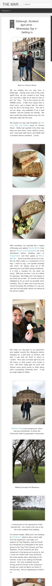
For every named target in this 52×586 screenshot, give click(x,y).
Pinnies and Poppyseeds (27, 250)
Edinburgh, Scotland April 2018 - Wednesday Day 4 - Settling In (27, 26)
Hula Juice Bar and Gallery (27, 124)
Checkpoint (16, 537)
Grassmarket (15, 255)
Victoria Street (34, 248)
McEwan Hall (17, 428)
